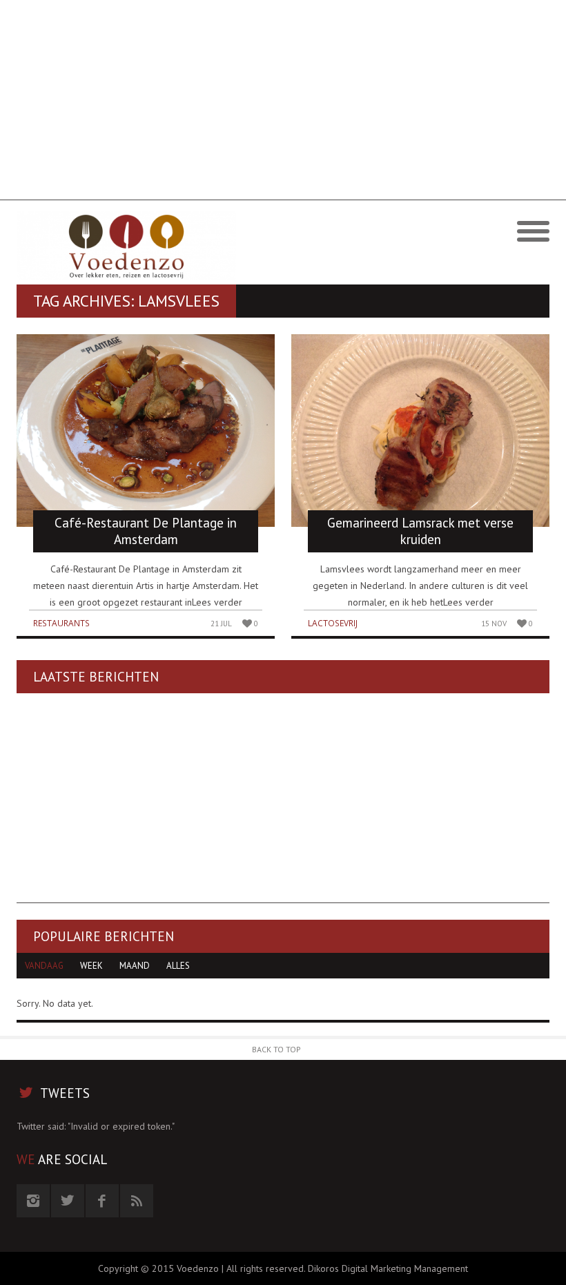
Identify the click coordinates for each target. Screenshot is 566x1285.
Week (91, 966)
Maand (134, 966)
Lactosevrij (333, 623)
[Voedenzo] (150, 245)
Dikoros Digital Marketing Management (388, 1268)
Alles (178, 966)
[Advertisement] (283, 103)
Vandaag (44, 966)
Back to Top (276, 1049)
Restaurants (61, 623)
